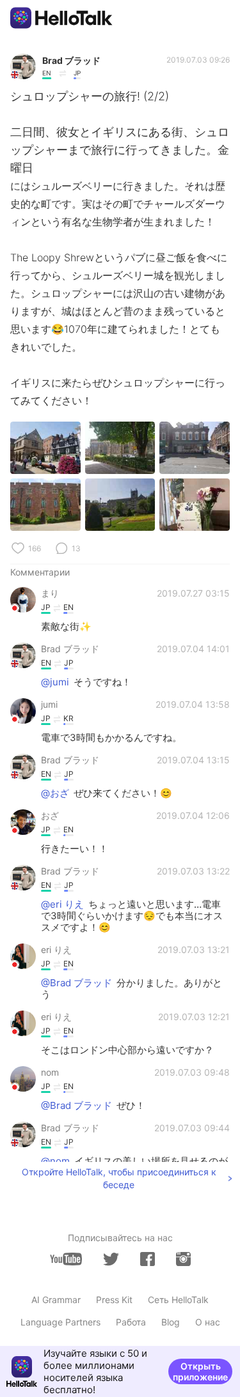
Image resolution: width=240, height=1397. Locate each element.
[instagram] (183, 1259)
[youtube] (66, 1259)
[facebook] (147, 1259)
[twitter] (111, 1259)
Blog (170, 1322)
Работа (131, 1322)
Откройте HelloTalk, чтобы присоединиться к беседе (119, 1178)
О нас (207, 1322)
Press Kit (114, 1299)
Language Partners (60, 1322)
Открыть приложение (200, 1371)
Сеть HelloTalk (178, 1299)
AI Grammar (56, 1299)
